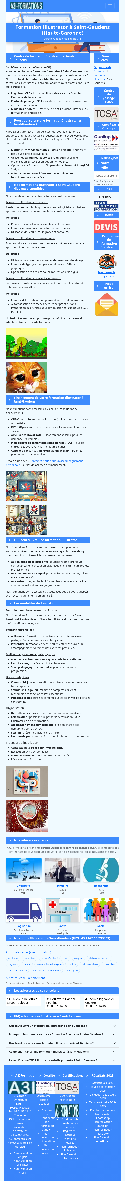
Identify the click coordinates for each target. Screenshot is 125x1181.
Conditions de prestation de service (69, 1123)
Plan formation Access (47, 1149)
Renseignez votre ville (109, 163)
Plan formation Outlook (47, 1125)
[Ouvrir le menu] (110, 6)
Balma (27, 964)
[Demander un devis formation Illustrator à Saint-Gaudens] (106, 226)
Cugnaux (13, 964)
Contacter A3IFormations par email (20, 1119)
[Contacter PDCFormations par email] (106, 304)
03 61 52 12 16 (22, 1111)
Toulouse (13, 958)
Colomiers (29, 958)
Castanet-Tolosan (17, 970)
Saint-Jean (72, 970)
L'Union (71, 964)
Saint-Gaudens (90, 964)
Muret (65, 958)
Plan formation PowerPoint (48, 1137)
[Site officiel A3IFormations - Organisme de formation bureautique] (24, 1087)
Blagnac (78, 958)
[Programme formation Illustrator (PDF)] (106, 261)
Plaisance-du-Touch (99, 958)
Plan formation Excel (103, 1110)
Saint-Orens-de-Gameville (47, 970)
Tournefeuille (48, 958)
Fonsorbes (109, 964)
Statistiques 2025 (102, 1083)
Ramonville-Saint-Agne (49, 964)
